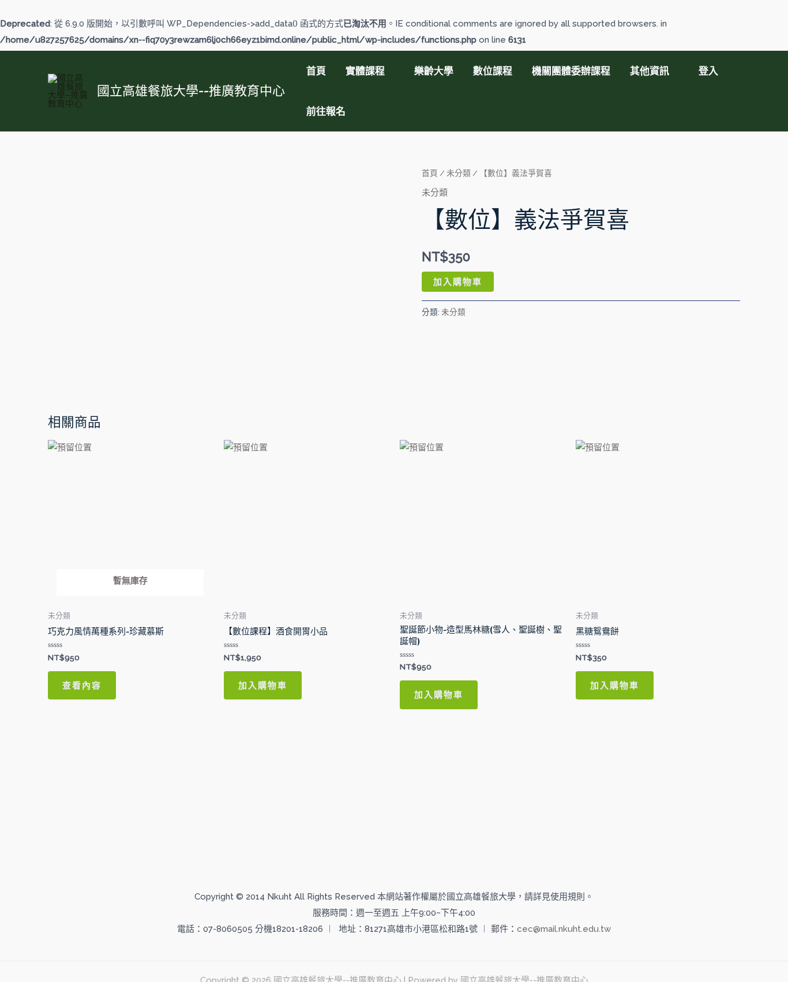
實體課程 (365, 71)
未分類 (458, 173)
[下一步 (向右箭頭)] (768, 515)
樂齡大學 (433, 71)
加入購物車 (457, 281)
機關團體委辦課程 (571, 71)
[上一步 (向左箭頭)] (20, 515)
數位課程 (492, 71)
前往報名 (326, 111)
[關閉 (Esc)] (775, 12)
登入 (708, 71)
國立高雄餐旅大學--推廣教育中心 (191, 90)
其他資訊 (649, 71)
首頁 (316, 71)
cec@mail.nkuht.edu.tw (564, 929)
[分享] (750, 12)
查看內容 (82, 685)
